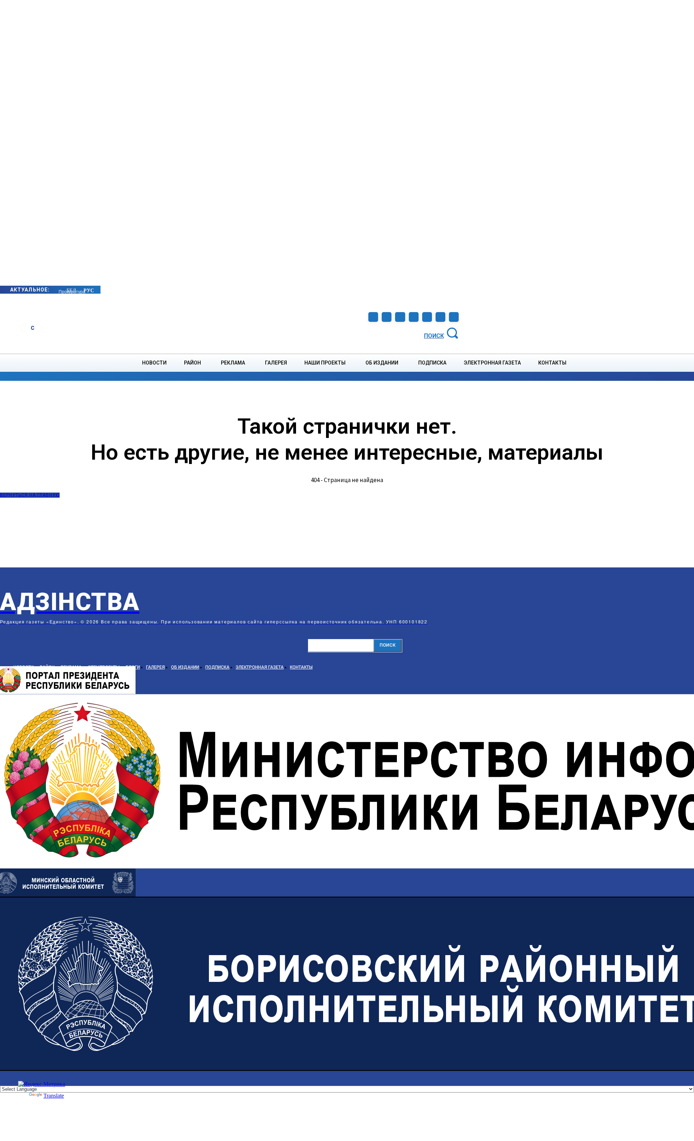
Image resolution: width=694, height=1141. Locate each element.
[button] (442, 332)
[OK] (454, 317)
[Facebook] (373, 317)
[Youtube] (440, 317)
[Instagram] (386, 317)
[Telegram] (400, 317)
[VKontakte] (427, 317)
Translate (53, 1096)
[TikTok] (414, 317)
